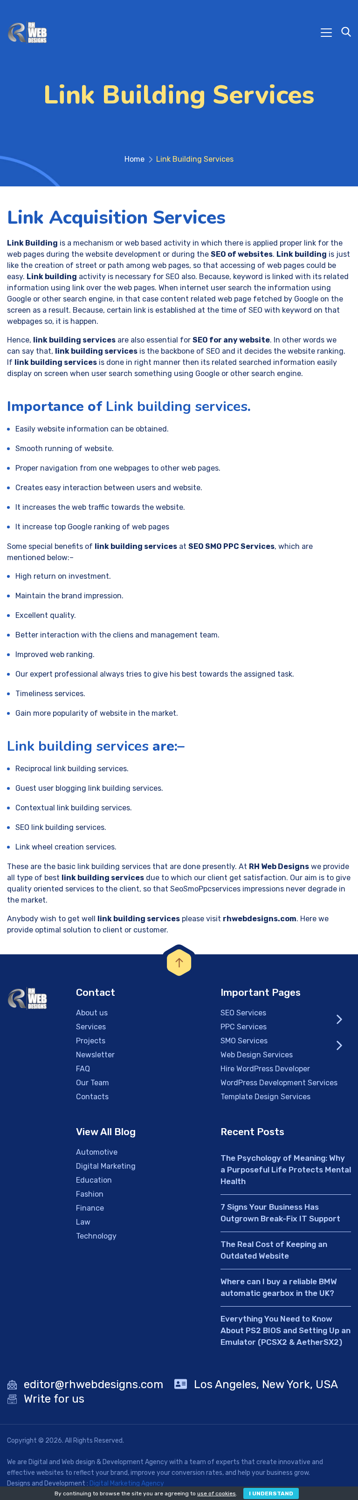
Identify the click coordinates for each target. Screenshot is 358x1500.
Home (134, 159)
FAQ (83, 1068)
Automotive (96, 1152)
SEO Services (243, 1012)
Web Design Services (256, 1054)
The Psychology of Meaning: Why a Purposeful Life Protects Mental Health (285, 1169)
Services (91, 1026)
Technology (96, 1236)
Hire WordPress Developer (265, 1068)
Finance (90, 1208)
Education (94, 1180)
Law (83, 1222)
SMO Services (244, 1040)
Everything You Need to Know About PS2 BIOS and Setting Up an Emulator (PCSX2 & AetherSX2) (285, 1330)
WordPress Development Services (278, 1082)
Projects (90, 1040)
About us (92, 1012)
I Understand (271, 1493)
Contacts (92, 1096)
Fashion (89, 1194)
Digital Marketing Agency (127, 1483)
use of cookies (216, 1493)
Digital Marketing (106, 1166)
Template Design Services (265, 1096)
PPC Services (243, 1026)
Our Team (92, 1082)
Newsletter (95, 1054)
